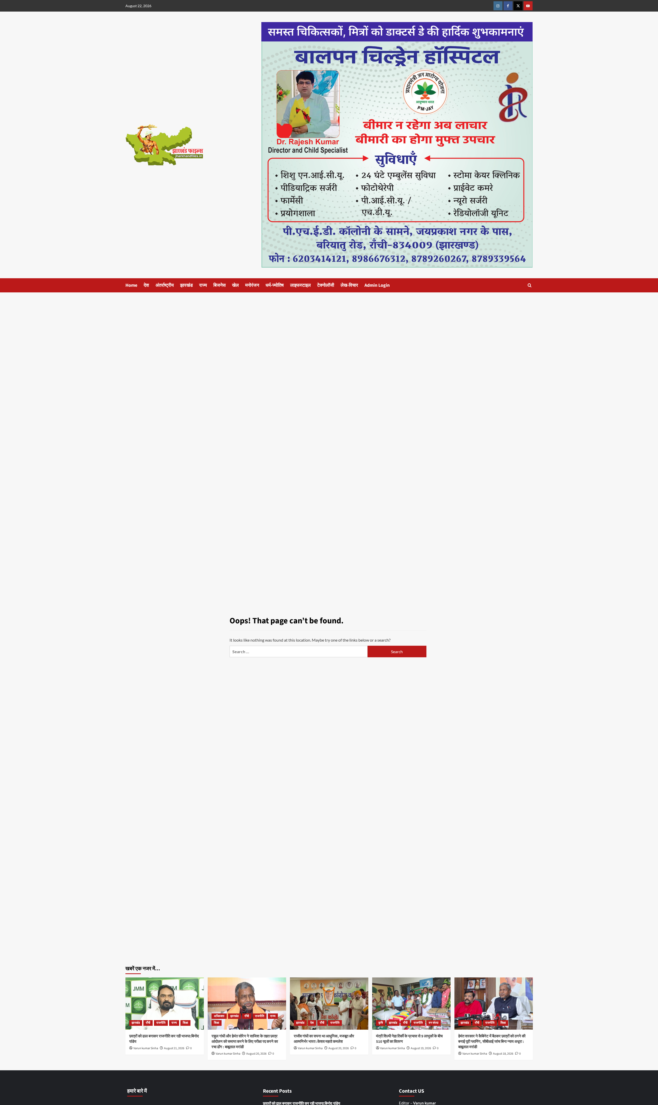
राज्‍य (203, 285)
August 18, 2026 (503, 1054)
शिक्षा (185, 1023)
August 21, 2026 (174, 1048)
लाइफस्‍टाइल (300, 285)
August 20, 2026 (256, 1054)
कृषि (380, 1023)
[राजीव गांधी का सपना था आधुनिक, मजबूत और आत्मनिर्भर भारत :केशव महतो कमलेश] (329, 1003)
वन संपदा (433, 1023)
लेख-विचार (349, 285)
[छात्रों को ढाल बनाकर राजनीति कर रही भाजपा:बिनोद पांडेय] (164, 1003)
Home (131, 285)
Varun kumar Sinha (145, 1048)
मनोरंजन (252, 285)
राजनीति (161, 1023)
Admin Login (377, 285)
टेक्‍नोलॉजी (325, 285)
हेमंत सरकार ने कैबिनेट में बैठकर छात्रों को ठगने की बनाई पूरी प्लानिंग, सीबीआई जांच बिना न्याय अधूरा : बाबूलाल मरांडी (491, 1042)
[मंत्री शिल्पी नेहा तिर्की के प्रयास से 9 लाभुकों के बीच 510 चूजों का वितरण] (411, 1003)
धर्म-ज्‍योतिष (275, 285)
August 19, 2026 (421, 1048)
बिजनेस (219, 285)
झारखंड (186, 285)
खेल (235, 285)
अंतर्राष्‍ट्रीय (165, 285)
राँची (148, 1023)
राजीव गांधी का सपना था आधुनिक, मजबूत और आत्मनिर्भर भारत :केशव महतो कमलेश (324, 1039)
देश (146, 285)
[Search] (529, 285)
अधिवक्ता (219, 1016)
